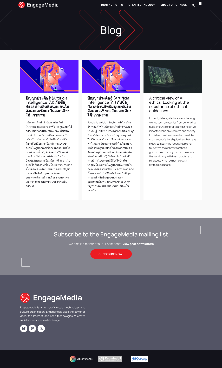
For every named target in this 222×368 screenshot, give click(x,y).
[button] (193, 5)
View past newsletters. (139, 244)
